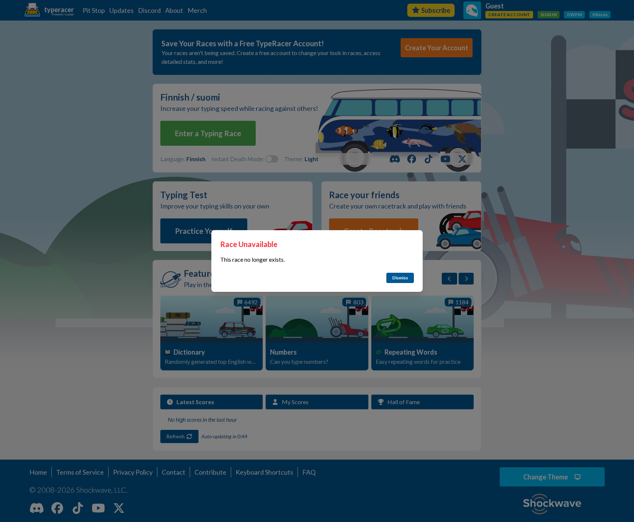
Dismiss (400, 277)
